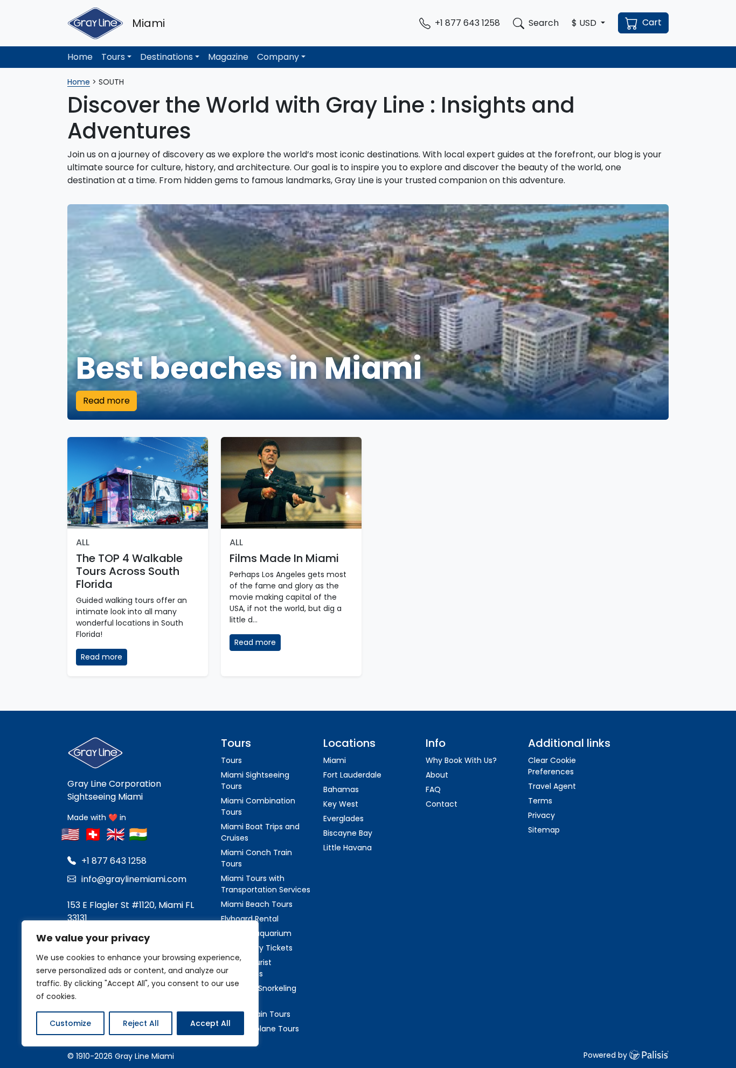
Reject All (141, 1023)
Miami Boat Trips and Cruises (260, 832)
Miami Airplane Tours (260, 1028)
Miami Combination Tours (258, 806)
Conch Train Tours (255, 1014)
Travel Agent (552, 786)
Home (80, 57)
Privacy (541, 815)
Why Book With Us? (461, 760)
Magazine (228, 57)
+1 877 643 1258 (114, 861)
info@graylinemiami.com (133, 879)
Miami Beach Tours (257, 904)
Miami (334, 760)
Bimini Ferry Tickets (257, 947)
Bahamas (341, 789)
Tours (113, 57)
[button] (588, 23)
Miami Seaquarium (256, 933)
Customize (70, 1023)
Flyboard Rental (250, 918)
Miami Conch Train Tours (256, 858)
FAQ (433, 789)
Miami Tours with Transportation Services (265, 884)
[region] (140, 983)
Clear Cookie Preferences (552, 766)
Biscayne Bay (347, 833)
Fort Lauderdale (352, 774)
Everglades (344, 818)
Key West (340, 804)
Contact (441, 804)
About (437, 774)
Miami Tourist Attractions (246, 968)
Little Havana (347, 847)
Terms (540, 800)
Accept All (210, 1023)
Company (278, 57)
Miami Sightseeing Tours (255, 780)
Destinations (166, 57)
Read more (106, 400)
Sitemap (544, 829)
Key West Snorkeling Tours (258, 994)
